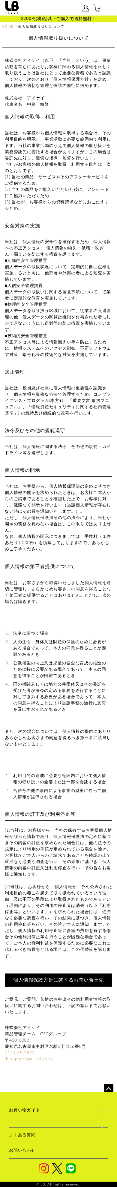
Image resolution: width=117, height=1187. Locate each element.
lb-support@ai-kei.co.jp (28, 1059)
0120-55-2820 (19, 1053)
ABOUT (49, 8)
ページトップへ (108, 1089)
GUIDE (68, 8)
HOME (8, 26)
